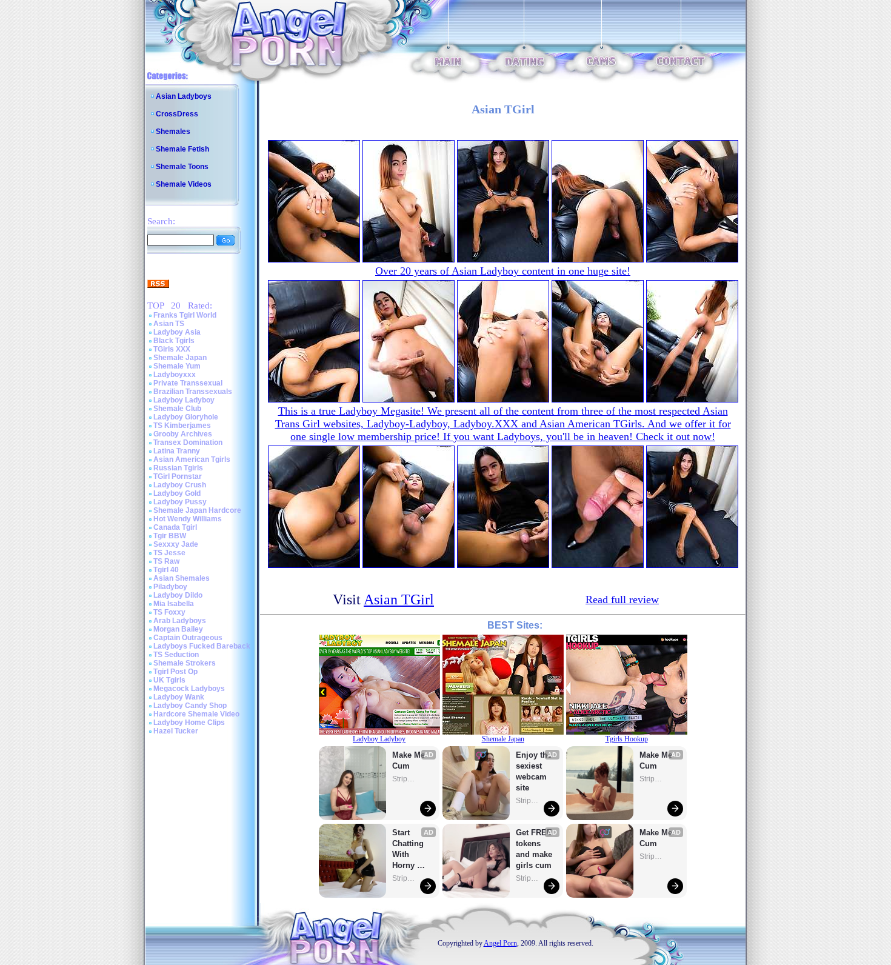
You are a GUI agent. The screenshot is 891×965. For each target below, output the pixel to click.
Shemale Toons (182, 166)
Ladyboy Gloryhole (185, 417)
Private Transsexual (187, 383)
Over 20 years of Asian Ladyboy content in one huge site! (502, 271)
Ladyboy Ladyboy (184, 400)
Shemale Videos (184, 184)
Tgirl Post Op (175, 671)
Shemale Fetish (182, 149)
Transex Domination (187, 442)
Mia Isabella (173, 603)
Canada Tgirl (175, 527)
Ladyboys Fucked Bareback (201, 646)
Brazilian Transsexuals (192, 391)
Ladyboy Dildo (177, 595)
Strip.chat (404, 779)
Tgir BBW (169, 536)
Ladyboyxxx (174, 374)
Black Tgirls (174, 340)
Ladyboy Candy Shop (190, 705)
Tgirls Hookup (627, 739)
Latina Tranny (176, 451)
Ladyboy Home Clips (189, 722)
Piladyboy (170, 587)
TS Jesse (169, 553)
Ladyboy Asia (177, 332)
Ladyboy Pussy (180, 502)
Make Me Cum (409, 760)
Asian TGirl (399, 599)
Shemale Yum (177, 366)
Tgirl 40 (166, 570)
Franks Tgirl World (184, 315)
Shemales (173, 131)
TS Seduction (176, 654)
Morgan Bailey (178, 629)
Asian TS (168, 323)
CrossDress (177, 114)
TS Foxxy (169, 612)
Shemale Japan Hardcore (197, 510)
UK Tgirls (169, 680)
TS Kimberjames (182, 425)
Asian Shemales (181, 578)
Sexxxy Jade (175, 544)
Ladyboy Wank (178, 697)
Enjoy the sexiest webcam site (534, 771)
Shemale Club (177, 408)
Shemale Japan (180, 357)
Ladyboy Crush (179, 485)
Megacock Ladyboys (189, 688)
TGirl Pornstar (177, 476)
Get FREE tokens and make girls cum (534, 849)
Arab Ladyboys (179, 620)
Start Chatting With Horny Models (409, 849)
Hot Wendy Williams (187, 519)
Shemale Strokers (184, 663)
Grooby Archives (182, 434)
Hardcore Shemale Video (196, 714)
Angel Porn (500, 943)
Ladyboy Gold (177, 493)
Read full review (622, 599)
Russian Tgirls (178, 468)
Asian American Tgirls (191, 459)
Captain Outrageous (187, 637)
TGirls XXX (171, 349)
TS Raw (166, 561)
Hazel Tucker (175, 731)
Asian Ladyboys (184, 96)
